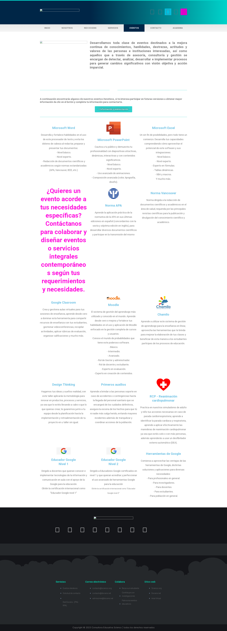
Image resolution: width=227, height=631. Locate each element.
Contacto (155, 28)
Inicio (47, 28)
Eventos (134, 28)
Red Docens (90, 28)
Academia (178, 28)
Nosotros (67, 28)
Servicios (113, 28)
